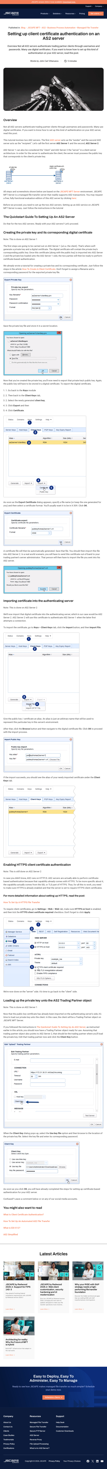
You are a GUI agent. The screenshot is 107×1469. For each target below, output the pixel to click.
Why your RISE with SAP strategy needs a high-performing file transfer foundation (87, 1288)
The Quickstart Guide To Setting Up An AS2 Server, (61, 1027)
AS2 (44, 27)
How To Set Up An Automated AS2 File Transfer (26, 1221)
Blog (23, 27)
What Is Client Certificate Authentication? (23, 1214)
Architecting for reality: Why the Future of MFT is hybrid (17, 1342)
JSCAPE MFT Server (70, 191)
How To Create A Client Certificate (38, 269)
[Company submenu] (103, 6)
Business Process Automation (61, 27)
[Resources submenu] (75, 13)
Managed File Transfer (88, 27)
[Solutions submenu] (61, 13)
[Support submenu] (92, 6)
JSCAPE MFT (34, 27)
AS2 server (55, 140)
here (74, 198)
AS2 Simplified (10, 1234)
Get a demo (95, 13)
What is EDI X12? (11, 1228)
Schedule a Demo (52, 1397)
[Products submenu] (48, 13)
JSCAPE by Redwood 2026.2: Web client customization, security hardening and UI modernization (51, 1289)
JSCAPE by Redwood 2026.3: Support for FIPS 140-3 (18, 1287)
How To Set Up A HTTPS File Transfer (21, 902)
